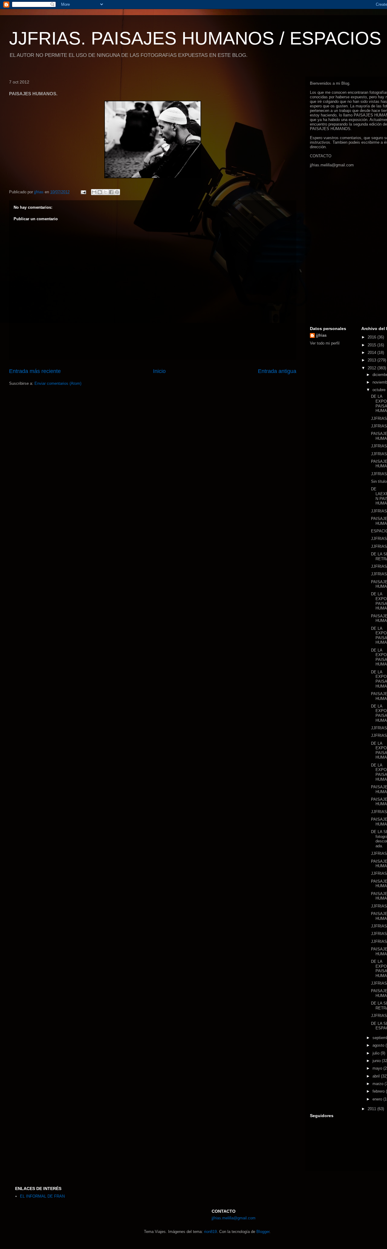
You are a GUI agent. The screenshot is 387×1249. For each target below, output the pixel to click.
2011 (372, 1109)
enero (377, 1099)
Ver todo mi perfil (325, 343)
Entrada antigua (277, 371)
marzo (378, 1083)
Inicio (159, 371)
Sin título (379, 481)
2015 (372, 345)
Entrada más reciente (35, 371)
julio (376, 1053)
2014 (372, 352)
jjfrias (321, 335)
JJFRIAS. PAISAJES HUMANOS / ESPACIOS (195, 38)
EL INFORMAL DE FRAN (42, 1196)
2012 (372, 368)
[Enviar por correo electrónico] (94, 192)
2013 (372, 360)
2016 (372, 337)
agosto (378, 1045)
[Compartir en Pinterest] (117, 192)
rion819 (210, 1231)
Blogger (262, 1231)
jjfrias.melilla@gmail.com (332, 165)
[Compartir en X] (105, 192)
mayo (377, 1068)
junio (377, 1060)
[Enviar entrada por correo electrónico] (83, 192)
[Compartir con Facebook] (111, 192)
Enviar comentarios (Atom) (57, 383)
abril (376, 1076)
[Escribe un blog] (100, 192)
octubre (379, 389)
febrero (379, 1091)
